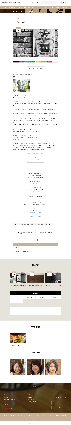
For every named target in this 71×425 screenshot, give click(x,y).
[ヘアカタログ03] (53, 367)
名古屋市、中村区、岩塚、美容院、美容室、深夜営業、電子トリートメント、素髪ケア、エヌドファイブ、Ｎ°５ (33, 224)
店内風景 (20, 7)
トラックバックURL (16, 247)
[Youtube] (63, 3)
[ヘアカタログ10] (18, 367)
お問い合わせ (64, 7)
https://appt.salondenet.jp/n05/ (35, 212)
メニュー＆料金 (12, 7)
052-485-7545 (59, 403)
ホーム (5, 7)
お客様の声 (38, 7)
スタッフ (45, 7)
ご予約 (59, 407)
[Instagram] (61, 3)
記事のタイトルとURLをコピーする (35, 68)
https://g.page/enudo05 (35, 183)
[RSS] (68, 3)
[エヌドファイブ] (35, 3)
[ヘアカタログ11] (35, 367)
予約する (57, 7)
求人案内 (35, 11)
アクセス (51, 7)
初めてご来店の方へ (28, 7)
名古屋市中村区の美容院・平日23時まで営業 (11, 2)
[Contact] (66, 3)
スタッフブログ (17, 18)
